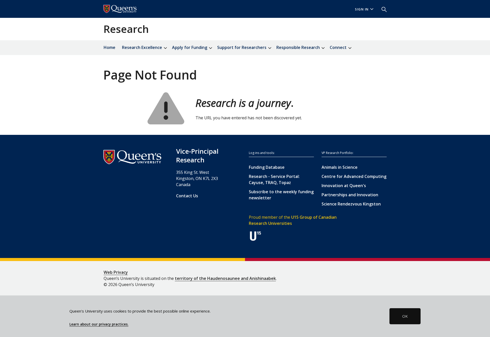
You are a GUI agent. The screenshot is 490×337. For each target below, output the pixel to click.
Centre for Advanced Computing (354, 176)
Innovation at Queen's (344, 185)
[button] (382, 9)
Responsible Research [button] (298, 47)
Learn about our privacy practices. (98, 324)
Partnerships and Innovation (350, 195)
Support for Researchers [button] (242, 47)
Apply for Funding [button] (190, 47)
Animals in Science (340, 167)
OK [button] (405, 316)
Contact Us (187, 196)
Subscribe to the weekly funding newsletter (281, 195)
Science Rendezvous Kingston (351, 204)
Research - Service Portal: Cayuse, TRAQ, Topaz (274, 179)
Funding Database (267, 167)
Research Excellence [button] (142, 47)
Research (126, 29)
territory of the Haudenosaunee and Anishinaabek (225, 278)
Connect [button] (339, 47)
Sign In (362, 9)
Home (109, 47)
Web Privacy (116, 272)
